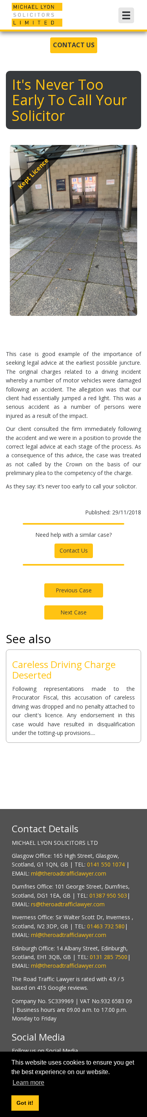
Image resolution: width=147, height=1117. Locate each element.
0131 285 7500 (108, 957)
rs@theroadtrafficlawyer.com (68, 904)
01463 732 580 (106, 926)
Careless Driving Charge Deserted (64, 669)
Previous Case (74, 590)
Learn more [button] (28, 1082)
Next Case (73, 612)
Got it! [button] (24, 1103)
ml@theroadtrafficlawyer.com (68, 873)
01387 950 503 (108, 895)
